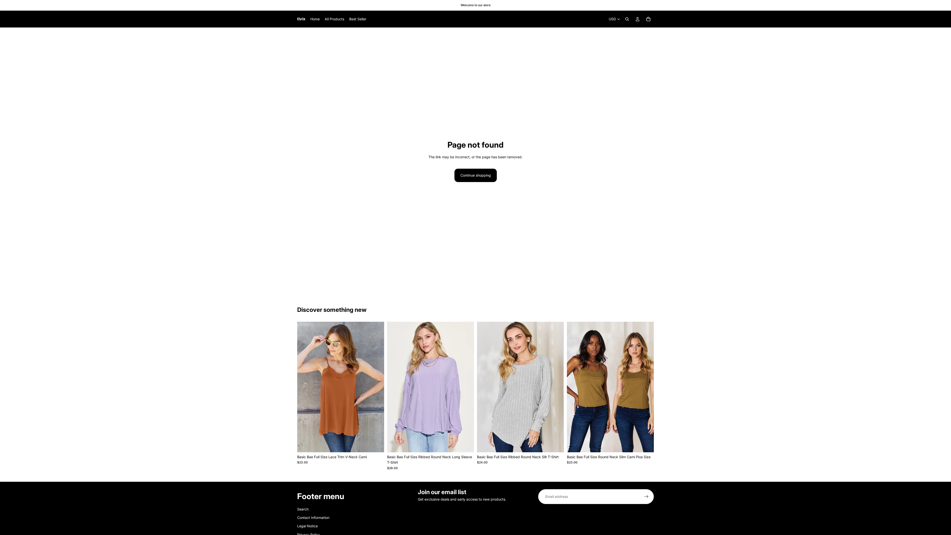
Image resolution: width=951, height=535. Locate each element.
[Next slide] (376, 387)
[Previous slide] (304, 387)
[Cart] (648, 19)
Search (303, 509)
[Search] (627, 19)
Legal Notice (307, 526)
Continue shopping (475, 175)
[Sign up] (646, 496)
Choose (380, 444)
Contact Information (313, 517)
